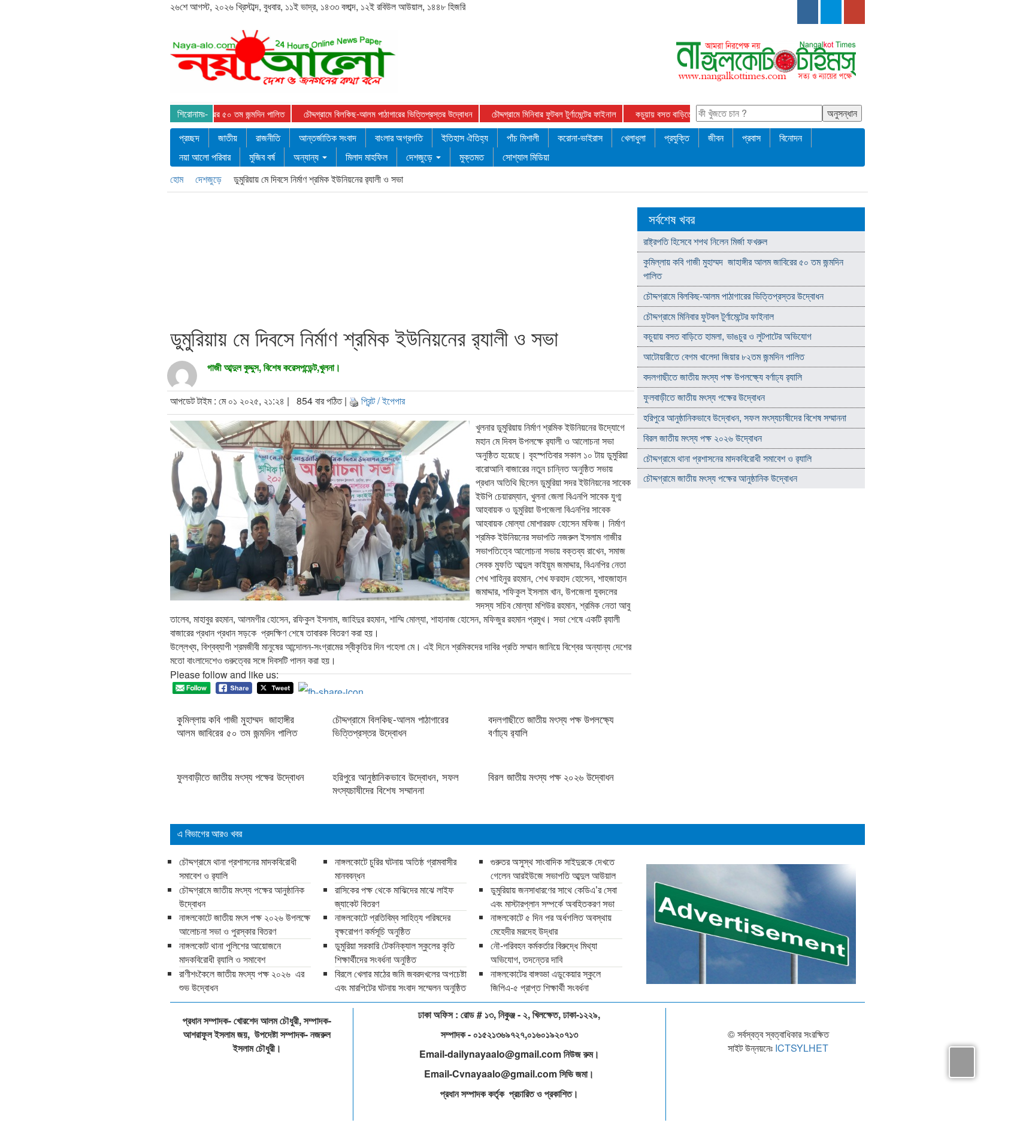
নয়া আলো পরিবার (205, 157)
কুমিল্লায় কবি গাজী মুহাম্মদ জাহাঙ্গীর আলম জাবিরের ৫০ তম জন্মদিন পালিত (237, 726)
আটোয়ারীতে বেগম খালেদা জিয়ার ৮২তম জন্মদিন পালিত (723, 356)
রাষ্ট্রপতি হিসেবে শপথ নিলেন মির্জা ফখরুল (705, 241)
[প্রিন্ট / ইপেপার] (354, 400)
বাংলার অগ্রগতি (399, 137)
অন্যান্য (307, 157)
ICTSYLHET (801, 1048)
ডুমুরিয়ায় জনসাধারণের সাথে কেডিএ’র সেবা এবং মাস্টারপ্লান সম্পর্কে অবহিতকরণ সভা (554, 896)
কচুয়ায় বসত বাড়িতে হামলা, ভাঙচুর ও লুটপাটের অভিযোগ (692, 113)
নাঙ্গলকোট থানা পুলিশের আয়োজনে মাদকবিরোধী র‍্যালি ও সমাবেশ (230, 952)
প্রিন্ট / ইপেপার (383, 400)
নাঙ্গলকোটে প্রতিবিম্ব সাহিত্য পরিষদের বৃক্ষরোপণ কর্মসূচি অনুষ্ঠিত (392, 924)
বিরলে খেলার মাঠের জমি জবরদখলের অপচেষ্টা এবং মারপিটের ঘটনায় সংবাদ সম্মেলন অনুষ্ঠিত (401, 980)
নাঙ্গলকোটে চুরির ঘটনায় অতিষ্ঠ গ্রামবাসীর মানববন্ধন (395, 868)
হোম (178, 179)
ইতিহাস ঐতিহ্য (464, 137)
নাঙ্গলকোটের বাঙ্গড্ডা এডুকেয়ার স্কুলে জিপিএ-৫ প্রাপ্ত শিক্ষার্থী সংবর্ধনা (546, 980)
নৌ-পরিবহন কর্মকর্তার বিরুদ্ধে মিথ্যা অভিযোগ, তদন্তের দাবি (544, 952)
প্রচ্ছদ (189, 137)
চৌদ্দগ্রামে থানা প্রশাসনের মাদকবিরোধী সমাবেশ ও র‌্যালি (727, 458)
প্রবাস (751, 137)
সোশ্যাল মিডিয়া (526, 157)
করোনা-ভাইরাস (580, 137)
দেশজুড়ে (420, 157)
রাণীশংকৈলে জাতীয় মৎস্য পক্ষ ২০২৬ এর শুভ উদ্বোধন (241, 980)
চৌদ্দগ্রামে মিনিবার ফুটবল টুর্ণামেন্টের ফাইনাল (531, 113)
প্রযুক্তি (676, 137)
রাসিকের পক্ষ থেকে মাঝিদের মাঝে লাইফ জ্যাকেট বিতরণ (394, 896)
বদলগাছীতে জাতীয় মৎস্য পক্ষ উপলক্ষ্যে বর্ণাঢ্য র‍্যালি (550, 726)
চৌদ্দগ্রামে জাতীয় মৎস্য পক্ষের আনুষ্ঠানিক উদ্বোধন (720, 478)
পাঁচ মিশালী (523, 137)
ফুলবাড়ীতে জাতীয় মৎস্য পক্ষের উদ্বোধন (240, 776)
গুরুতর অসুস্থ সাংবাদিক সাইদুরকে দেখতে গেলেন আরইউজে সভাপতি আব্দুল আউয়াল (553, 868)
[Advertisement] (397, 262)
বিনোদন (790, 137)
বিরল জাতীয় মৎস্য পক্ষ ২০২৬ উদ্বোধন (552, 776)
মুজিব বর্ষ (262, 157)
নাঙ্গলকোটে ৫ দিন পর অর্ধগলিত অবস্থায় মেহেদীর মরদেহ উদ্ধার (551, 924)
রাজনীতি (268, 137)
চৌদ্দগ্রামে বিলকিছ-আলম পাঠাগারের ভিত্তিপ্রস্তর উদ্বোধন (365, 113)
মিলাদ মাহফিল (367, 157)
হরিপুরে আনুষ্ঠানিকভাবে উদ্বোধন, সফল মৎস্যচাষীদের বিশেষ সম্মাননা (395, 783)
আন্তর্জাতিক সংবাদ (327, 137)
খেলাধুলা (633, 137)
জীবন (716, 137)
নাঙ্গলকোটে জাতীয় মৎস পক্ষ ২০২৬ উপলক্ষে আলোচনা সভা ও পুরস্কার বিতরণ (244, 924)
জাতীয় (227, 137)
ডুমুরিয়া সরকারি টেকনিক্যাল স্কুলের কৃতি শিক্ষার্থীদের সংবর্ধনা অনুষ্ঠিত (395, 952)
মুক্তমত (471, 157)
